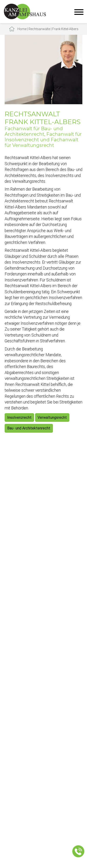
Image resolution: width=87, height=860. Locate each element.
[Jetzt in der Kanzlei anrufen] (78, 851)
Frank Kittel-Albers (65, 29)
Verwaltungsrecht (52, 417)
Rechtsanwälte (39, 29)
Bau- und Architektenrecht (28, 428)
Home (21, 29)
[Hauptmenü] (79, 12)
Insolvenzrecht (19, 417)
